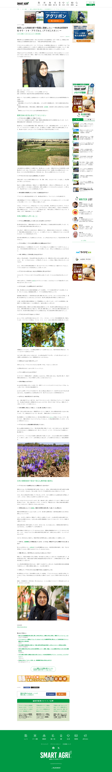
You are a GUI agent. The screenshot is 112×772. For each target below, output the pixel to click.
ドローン (51, 417)
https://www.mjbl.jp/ (22, 627)
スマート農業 (20, 33)
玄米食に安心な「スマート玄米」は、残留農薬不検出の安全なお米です (35, 660)
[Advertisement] (83, 53)
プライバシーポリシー (55, 744)
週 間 (77, 119)
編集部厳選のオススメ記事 (43, 701)
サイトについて (44, 744)
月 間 (89, 119)
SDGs (33, 508)
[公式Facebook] (53, 748)
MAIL (62, 694)
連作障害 (26, 541)
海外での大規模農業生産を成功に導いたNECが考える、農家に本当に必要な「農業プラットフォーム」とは (43, 635)
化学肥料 (46, 106)
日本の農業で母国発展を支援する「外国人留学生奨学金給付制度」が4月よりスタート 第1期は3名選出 (42, 645)
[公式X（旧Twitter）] (58, 748)
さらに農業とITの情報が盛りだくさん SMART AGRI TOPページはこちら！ (43, 669)
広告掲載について (67, 744)
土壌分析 (32, 547)
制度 (50, 41)
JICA (34, 280)
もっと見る (83, 240)
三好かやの (67, 36)
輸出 (40, 192)
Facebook (51, 694)
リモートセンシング (29, 33)
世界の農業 (38, 33)
